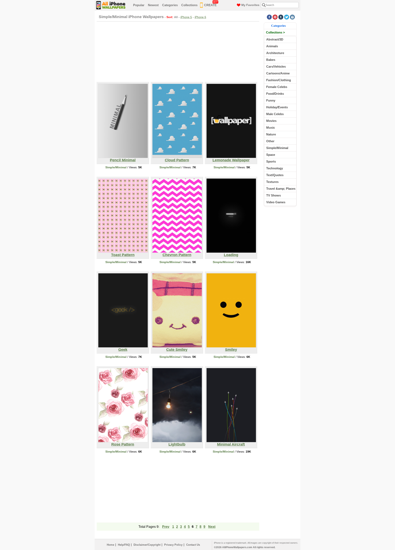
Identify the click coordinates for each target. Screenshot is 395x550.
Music (270, 127)
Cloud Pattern (177, 160)
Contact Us (193, 544)
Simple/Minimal (116, 167)
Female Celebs (276, 87)
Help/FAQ (124, 544)
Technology (274, 168)
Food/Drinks (275, 93)
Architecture (275, 53)
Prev (165, 526)
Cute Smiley (176, 350)
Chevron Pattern (177, 255)
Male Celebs (275, 114)
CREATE (211, 4)
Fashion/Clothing (278, 80)
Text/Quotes (274, 175)
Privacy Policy (173, 544)
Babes (270, 59)
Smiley (231, 350)
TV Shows (273, 195)
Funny (270, 100)
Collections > (275, 32)
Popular (138, 5)
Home (110, 544)
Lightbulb (176, 444)
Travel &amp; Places (280, 188)
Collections (189, 5)
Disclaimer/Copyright (147, 544)
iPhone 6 (200, 17)
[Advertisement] (178, 51)
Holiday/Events (277, 107)
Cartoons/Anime (278, 73)
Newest (153, 5)
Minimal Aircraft (231, 444)
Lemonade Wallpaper (231, 160)
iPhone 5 (186, 17)
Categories (170, 5)
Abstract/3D (274, 39)
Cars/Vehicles (276, 66)
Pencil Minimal (123, 160)
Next (211, 526)
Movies (271, 120)
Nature (271, 134)
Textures (272, 182)
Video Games (275, 202)
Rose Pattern (122, 444)
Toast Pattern (123, 255)
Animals (272, 46)
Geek (122, 350)
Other (270, 141)
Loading (231, 255)
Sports (271, 161)
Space (270, 154)
